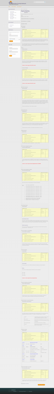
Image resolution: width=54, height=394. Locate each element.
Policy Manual (19, 6)
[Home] (20, 3)
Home (9, 6)
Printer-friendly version (41, 384)
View (23, 12)
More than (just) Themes (22, 391)
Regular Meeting (12, 11)
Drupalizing (14, 391)
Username (10, 47)
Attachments (25, 12)
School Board (13, 6)
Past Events (10, 26)
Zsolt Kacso (30, 391)
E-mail (10, 34)
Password (10, 50)
